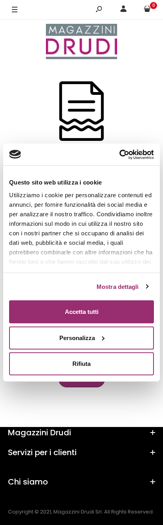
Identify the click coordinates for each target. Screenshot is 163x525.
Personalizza (77, 337)
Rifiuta (81, 363)
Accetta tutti (82, 311)
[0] (147, 10)
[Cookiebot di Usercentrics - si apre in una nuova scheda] (119, 154)
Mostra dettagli (118, 286)
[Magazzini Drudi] (81, 43)
